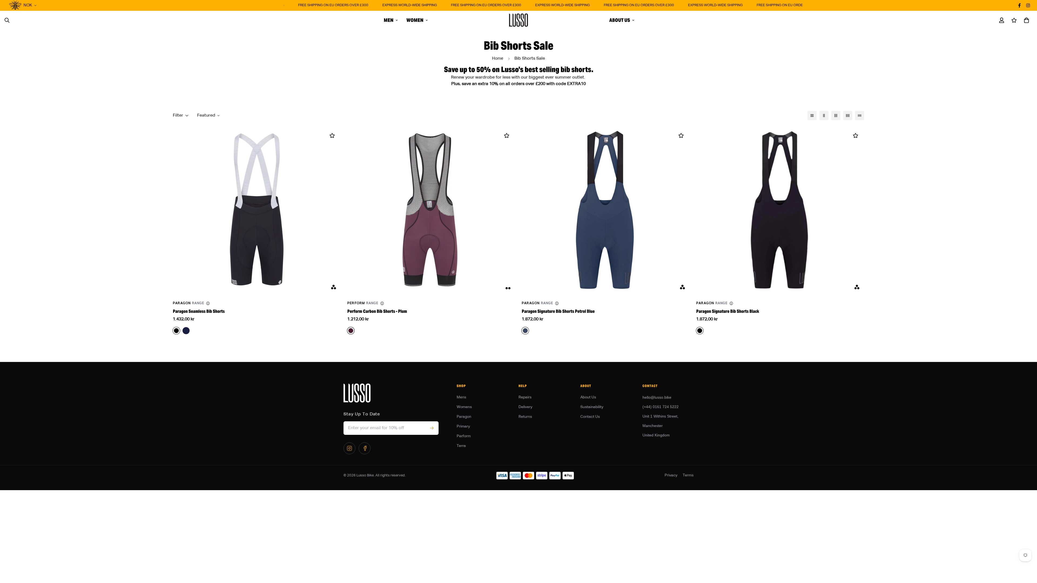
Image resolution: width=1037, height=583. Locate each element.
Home (497, 58)
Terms (688, 475)
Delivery (525, 407)
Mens (461, 397)
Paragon (464, 417)
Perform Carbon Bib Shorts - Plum (377, 311)
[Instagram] (349, 448)
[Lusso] (518, 20)
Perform (464, 436)
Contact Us (590, 417)
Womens (464, 407)
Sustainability (591, 407)
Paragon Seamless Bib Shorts (199, 311)
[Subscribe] (431, 428)
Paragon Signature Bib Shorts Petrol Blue (558, 311)
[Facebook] (365, 448)
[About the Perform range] (382, 303)
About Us (619, 20)
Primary (463, 426)
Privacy (671, 475)
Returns (525, 417)
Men (388, 20)
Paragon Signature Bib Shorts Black (727, 311)
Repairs (524, 397)
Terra (461, 446)
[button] (1025, 20)
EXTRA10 (576, 84)
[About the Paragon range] (208, 303)
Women (414, 20)
